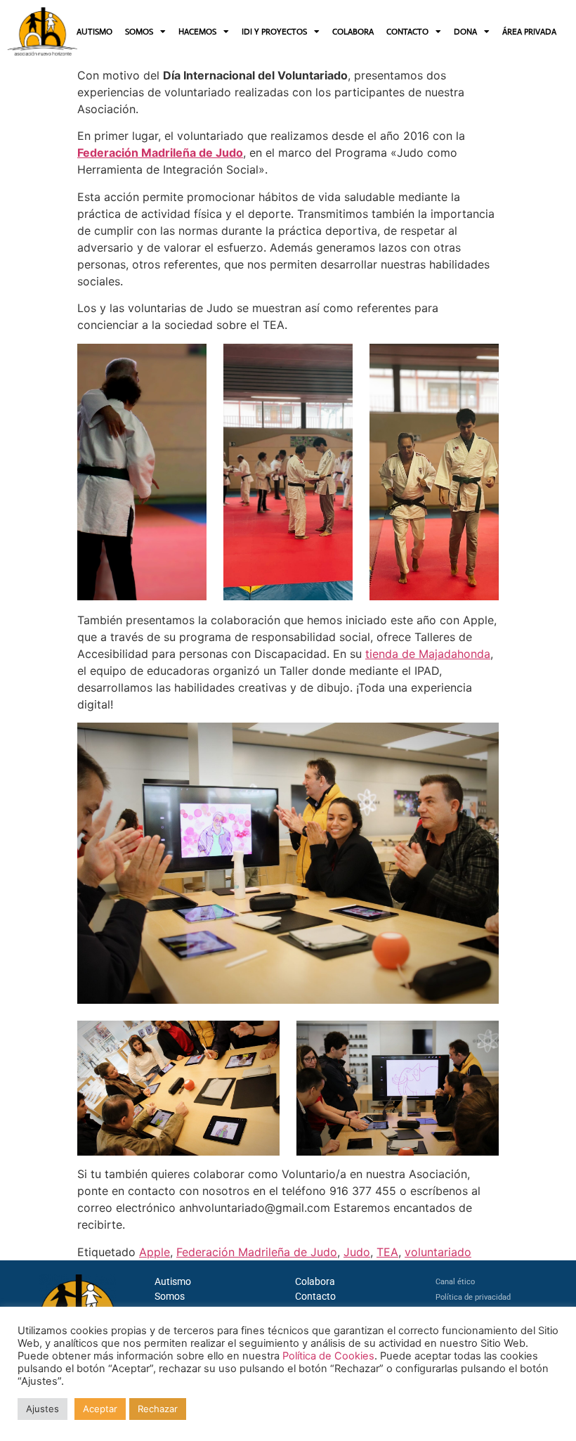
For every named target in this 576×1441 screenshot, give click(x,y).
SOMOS (139, 31)
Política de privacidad (473, 1297)
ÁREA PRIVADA (529, 31)
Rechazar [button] (158, 1408)
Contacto (315, 1296)
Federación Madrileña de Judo (160, 153)
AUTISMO (94, 31)
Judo (356, 1252)
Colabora (315, 1281)
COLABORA (353, 31)
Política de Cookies (328, 1356)
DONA (465, 31)
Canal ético (455, 1281)
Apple (154, 1252)
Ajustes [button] (42, 1408)
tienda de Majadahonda (427, 654)
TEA (387, 1252)
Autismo (173, 1281)
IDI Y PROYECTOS (274, 31)
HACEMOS (197, 31)
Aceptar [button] (100, 1408)
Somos (170, 1296)
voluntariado (438, 1252)
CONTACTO (407, 31)
